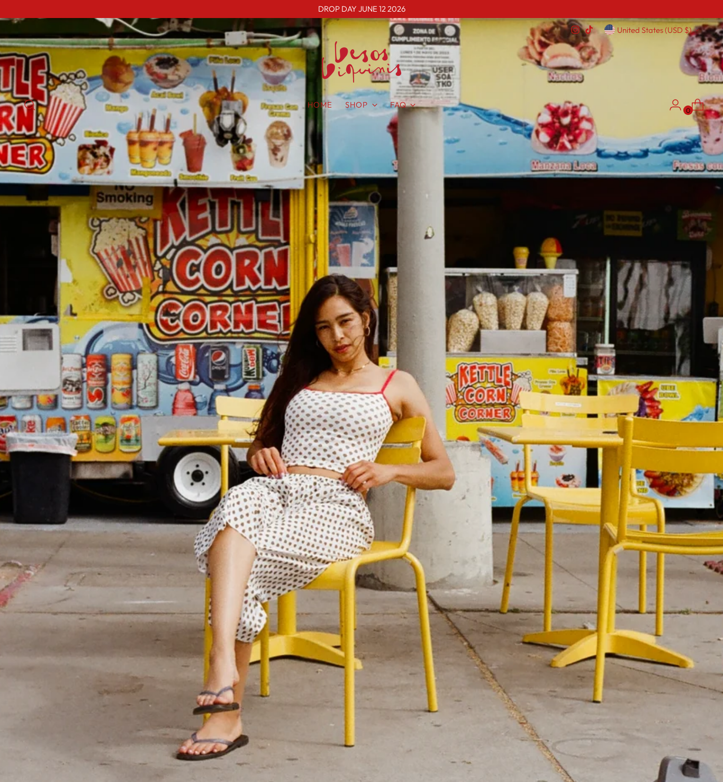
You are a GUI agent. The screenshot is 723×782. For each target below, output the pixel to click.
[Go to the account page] (671, 104)
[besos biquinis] (361, 62)
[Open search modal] (29, 104)
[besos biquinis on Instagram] (575, 29)
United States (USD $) (654, 30)
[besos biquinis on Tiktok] (589, 29)
